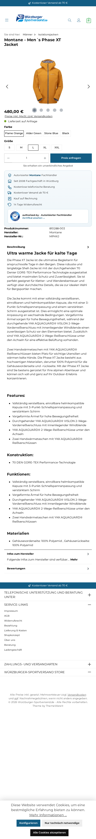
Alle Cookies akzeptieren (49, 832)
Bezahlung (10, 625)
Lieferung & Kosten (15, 630)
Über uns (9, 640)
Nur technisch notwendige (62, 823)
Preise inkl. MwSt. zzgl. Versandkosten (28, 116)
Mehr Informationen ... (48, 815)
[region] (48, 86)
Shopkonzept (12, 635)
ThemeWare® (54, 705)
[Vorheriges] (7, 86)
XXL (57, 147)
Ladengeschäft (13, 649)
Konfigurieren (28, 823)
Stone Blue (51, 133)
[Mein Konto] (78, 20)
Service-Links (16, 604)
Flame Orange (14, 133)
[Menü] (6, 20)
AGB (7, 615)
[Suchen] (69, 20)
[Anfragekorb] (88, 20)
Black (65, 133)
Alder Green (33, 133)
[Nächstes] (89, 86)
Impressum (11, 610)
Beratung (10, 644)
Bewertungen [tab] (16, 568)
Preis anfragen (71, 158)
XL (44, 147)
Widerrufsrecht (13, 620)
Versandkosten (77, 694)
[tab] (48, 396)
